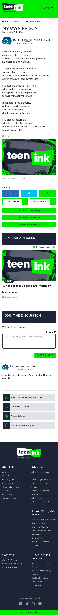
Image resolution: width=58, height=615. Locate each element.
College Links (36, 567)
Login (50, 332)
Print (6, 136)
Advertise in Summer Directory (40, 492)
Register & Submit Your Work (43, 519)
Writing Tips (36, 534)
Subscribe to (26, 397)
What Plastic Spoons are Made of (26, 286)
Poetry (17, 21)
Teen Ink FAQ (7, 490)
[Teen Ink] (14, 7)
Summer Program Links (41, 563)
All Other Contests (10, 567)
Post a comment (28, 211)
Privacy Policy (8, 494)
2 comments (10, 297)
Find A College (18, 416)
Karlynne (14, 366)
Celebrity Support (9, 483)
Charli (20, 39)
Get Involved (36, 538)
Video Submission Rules (41, 530)
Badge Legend (37, 585)
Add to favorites (28, 217)
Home (5, 21)
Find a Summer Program (23, 425)
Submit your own (28, 224)
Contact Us (6, 476)
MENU (47, 8)
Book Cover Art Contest (12, 564)
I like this (16, 202)
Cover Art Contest (9, 560)
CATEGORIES (28, 612)
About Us (6, 472)
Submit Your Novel (39, 523)
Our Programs (8, 479)
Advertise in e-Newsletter (42, 502)
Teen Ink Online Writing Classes (41, 572)
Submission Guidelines (40, 527)
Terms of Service (9, 498)
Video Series (36, 581)
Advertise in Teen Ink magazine (40, 474)
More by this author (22, 43)
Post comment (45, 355)
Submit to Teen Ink (20, 407)
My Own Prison (33, 21)
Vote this (43, 202)
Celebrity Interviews (10, 487)
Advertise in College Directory (39, 485)
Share (6, 187)
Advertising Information (41, 479)
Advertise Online (38, 498)
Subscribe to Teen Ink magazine (40, 544)
